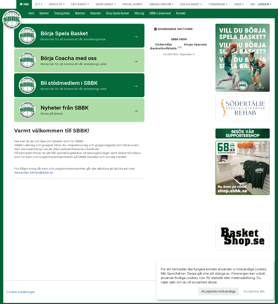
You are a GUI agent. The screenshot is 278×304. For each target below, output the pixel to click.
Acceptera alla (254, 291)
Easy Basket (79, 4)
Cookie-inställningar (21, 292)
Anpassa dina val (173, 291)
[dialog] (215, 280)
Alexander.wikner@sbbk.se (33, 172)
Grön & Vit (55, 4)
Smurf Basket (104, 4)
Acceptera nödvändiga (218, 291)
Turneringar (216, 4)
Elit (37, 4)
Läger (237, 4)
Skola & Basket (190, 4)
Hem (25, 4)
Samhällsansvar (160, 4)
